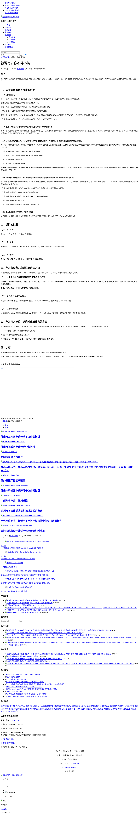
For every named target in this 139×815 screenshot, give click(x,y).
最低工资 (47, 709)
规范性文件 (113, 706)
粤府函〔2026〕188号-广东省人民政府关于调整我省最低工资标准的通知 (31, 689)
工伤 (6, 709)
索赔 (31, 706)
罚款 (94, 709)
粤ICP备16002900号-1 (69, 767)
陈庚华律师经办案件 (12, 5)
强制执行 (8, 44)
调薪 (6, 427)
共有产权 (131, 706)
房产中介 (62, 706)
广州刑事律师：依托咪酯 (14, 500)
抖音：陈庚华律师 (11, 8)
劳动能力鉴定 (104, 706)
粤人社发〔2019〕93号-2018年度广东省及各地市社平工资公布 (73, 635)
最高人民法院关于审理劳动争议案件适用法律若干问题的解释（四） (25, 575)
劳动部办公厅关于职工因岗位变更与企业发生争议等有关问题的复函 (25, 583)
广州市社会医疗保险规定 (15, 691)
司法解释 (121, 706)
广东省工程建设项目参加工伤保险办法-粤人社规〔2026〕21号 (29, 696)
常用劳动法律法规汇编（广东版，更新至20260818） (24, 674)
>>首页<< (8, 25)
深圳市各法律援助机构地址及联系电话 (21, 510)
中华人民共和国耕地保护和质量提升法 (48, 659)
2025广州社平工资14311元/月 (16, 679)
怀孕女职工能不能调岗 (9, 567)
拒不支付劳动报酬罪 (16, 706)
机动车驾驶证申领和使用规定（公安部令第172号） (24, 687)
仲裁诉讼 (8, 35)
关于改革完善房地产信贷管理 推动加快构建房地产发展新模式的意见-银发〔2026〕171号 (102, 664)
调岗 (6, 425)
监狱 (89, 706)
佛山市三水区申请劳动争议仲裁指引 (20, 436)
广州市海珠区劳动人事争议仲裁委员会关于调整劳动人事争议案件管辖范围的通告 (35, 684)
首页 (2, 57)
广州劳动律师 (117, 709)
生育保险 (85, 709)
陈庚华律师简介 (10, 3)
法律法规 (8, 27)
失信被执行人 (108, 709)
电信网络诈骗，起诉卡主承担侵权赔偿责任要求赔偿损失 (31, 521)
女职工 (134, 709)
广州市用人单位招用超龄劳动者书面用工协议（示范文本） (27, 694)
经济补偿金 (5, 706)
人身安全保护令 (13, 711)
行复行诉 (12, 42)
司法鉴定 (126, 709)
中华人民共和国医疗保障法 (36, 661)
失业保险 (83, 706)
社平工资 (41, 706)
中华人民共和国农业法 (31, 656)
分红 (90, 709)
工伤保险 (99, 709)
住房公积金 (76, 706)
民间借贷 (26, 706)
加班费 (35, 706)
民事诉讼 (12, 40)
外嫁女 (41, 709)
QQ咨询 (4, 809)
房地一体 (4, 711)
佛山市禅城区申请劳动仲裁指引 (18, 447)
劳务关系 (36, 709)
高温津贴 (68, 706)
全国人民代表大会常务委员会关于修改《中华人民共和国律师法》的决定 (85, 630)
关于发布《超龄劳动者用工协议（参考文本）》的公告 (25, 682)
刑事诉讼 (8, 30)
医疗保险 (49, 706)
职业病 (56, 706)
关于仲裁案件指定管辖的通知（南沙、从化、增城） (63, 633)
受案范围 (64, 709)
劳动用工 (8, 32)
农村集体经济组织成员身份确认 (21, 709)
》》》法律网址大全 (11, 13)
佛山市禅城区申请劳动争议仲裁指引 (20, 490)
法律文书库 (9, 47)
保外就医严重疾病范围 (13, 480)
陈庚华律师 (15, 17)
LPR (126, 706)
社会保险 (71, 709)
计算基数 (95, 706)
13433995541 (15, 720)
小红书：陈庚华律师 (12, 10)
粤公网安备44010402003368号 (13, 775)
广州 (59, 709)
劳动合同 (54, 709)
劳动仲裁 (12, 37)
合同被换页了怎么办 (12, 457)
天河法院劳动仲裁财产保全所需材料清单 (23, 530)
